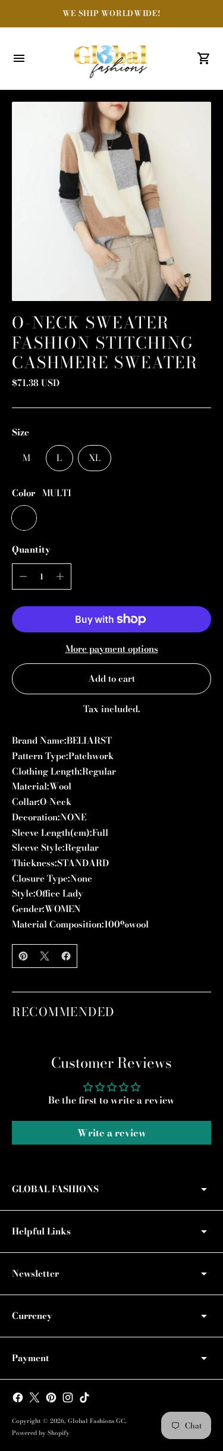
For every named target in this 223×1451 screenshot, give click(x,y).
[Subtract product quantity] (23, 576)
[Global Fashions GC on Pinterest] (51, 1397)
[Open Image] (111, 201)
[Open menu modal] (19, 58)
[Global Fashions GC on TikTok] (84, 1397)
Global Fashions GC (96, 1420)
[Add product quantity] (60, 576)
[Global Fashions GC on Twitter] (34, 1397)
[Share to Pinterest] (23, 956)
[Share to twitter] (44, 956)
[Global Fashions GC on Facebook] (18, 1397)
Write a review (111, 1133)
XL (94, 458)
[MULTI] (24, 518)
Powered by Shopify (41, 1432)
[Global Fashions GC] (111, 58)
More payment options (111, 649)
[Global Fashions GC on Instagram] (68, 1397)
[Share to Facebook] (66, 956)
